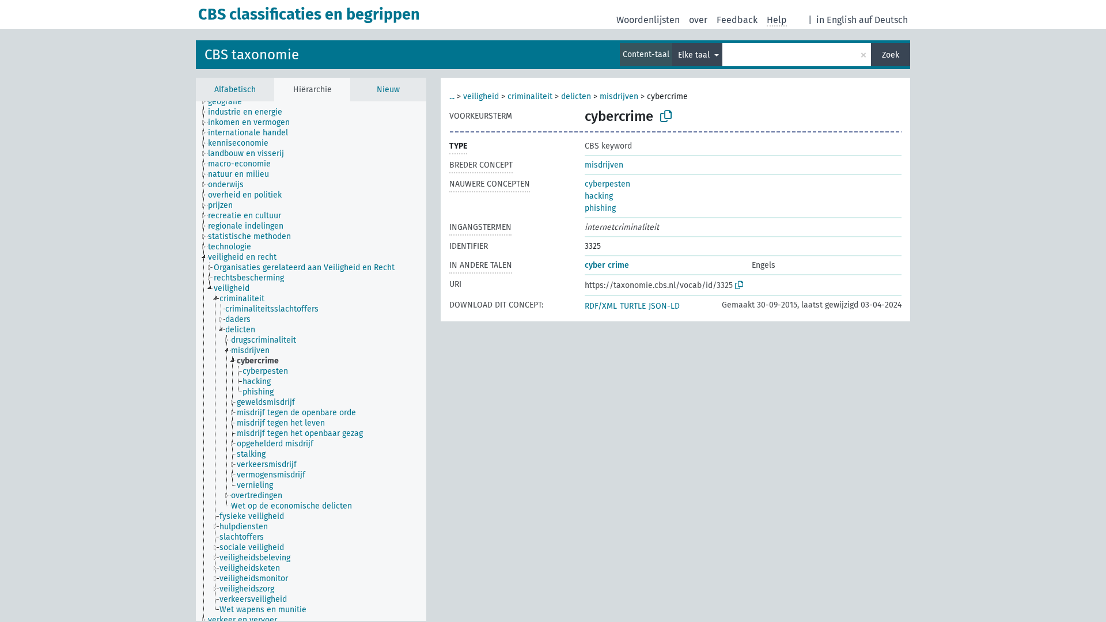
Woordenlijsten (648, 19)
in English (836, 19)
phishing (600, 208)
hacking (599, 196)
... (451, 96)
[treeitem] (229, 102)
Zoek (890, 55)
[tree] (311, 361)
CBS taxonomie (251, 55)
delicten (576, 96)
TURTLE (633, 306)
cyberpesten (607, 184)
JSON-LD (664, 306)
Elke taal (695, 55)
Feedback (737, 19)
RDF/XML (601, 306)
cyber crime (607, 265)
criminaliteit (529, 96)
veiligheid (481, 96)
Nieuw (388, 89)
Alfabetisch (235, 89)
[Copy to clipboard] (666, 116)
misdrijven (619, 96)
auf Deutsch (883, 19)
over (698, 19)
